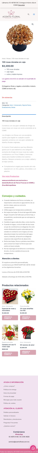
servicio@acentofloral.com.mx (19, 442)
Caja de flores (26, 105)
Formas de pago (9, 396)
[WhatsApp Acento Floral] (33, 448)
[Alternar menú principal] (34, 14)
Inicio (3, 58)
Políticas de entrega (10, 389)
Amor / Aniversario (15, 105)
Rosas (9, 58)
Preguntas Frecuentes (11, 422)
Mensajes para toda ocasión (13, 400)
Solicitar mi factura (9, 416)
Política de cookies (10, 403)
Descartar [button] (21, 5)
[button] (28, 14)
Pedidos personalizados (11, 412)
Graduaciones (6, 107)
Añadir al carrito (8, 317)
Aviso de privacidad (10, 393)
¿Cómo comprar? (9, 386)
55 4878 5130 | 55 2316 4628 (19, 437)
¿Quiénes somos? (9, 426)
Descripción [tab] (6, 116)
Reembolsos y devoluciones (12, 419)
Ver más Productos (10, 176)
